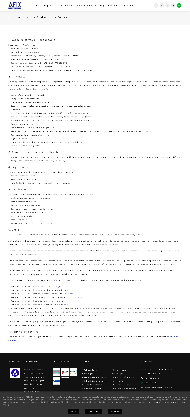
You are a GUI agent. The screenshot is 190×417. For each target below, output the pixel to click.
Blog (102, 5)
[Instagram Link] (161, 5)
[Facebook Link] (156, 5)
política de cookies (168, 402)
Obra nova (65, 5)
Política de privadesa (124, 389)
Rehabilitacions (85, 5)
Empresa (48, 5)
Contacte (113, 5)
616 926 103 (151, 383)
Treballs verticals (93, 385)
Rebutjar (115, 411)
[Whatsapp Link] (179, 5)
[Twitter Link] (173, 5)
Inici (37, 5)
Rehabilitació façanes (95, 381)
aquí (58, 286)
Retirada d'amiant (93, 389)
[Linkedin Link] (167, 5)
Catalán (126, 5)
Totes (73, 411)
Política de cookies (123, 385)
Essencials (93, 411)
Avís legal (118, 381)
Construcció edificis (124, 377)
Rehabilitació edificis (95, 377)
